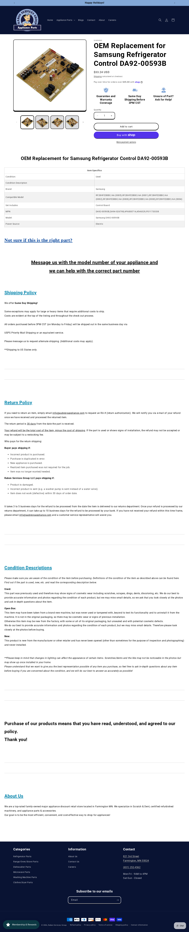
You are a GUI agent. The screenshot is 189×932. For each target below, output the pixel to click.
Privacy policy (90, 925)
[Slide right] (83, 122)
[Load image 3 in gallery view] (57, 122)
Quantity (97, 110)
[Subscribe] (117, 900)
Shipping (98, 76)
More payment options (126, 142)
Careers (72, 867)
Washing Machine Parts (25, 877)
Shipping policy (121, 925)
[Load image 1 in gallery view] (27, 122)
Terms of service (105, 925)
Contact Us (73, 861)
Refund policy (75, 925)
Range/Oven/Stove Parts (25, 861)
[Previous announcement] (14, 3)
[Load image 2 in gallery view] (42, 122)
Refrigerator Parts (22, 856)
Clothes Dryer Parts (23, 882)
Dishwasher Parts (22, 867)
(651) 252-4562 (131, 867)
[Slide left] (16, 122)
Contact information (139, 925)
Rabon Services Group (57, 925)
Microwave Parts (21, 872)
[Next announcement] (174, 3)
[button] (65, 20)
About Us (72, 856)
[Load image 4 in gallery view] (72, 122)
